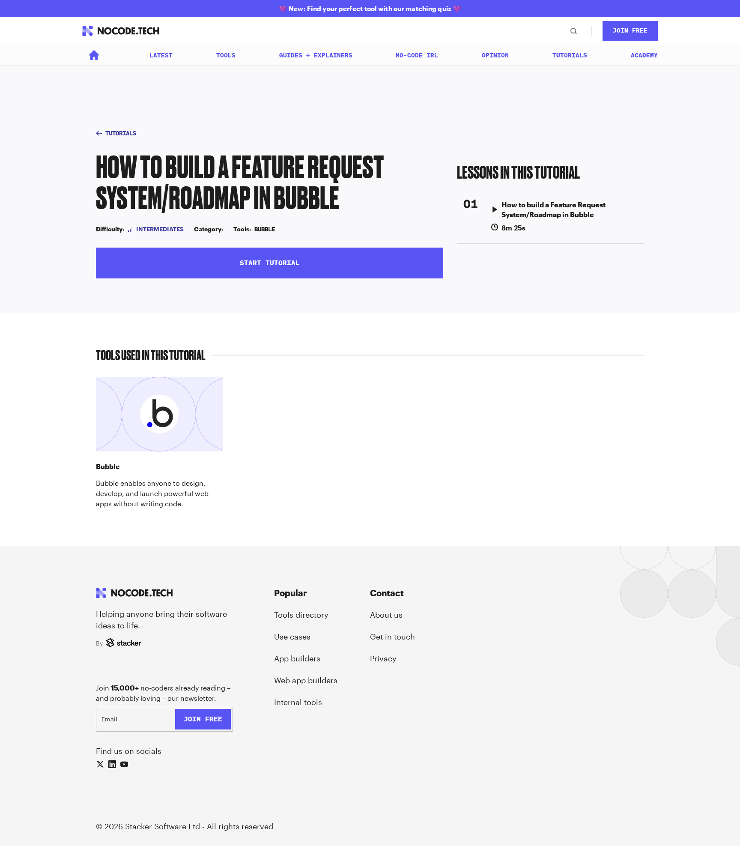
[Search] (573, 31)
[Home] (94, 55)
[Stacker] (124, 643)
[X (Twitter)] (100, 764)
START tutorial (270, 262)
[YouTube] (124, 764)
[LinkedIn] (112, 764)
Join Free (630, 30)
